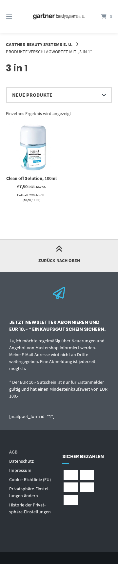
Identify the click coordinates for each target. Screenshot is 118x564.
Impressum (20, 470)
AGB (13, 452)
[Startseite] (59, 16)
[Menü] (16, 16)
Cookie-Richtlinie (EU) (30, 479)
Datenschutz (21, 461)
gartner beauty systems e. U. (39, 44)
